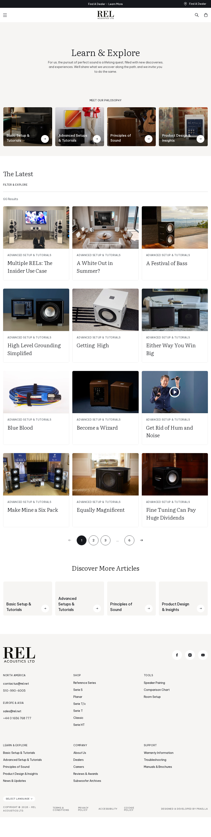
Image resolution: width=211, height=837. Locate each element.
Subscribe (145, 449)
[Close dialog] (180, 363)
